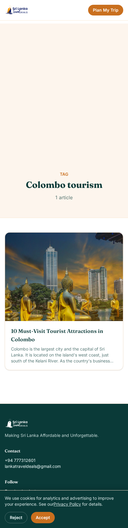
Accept (43, 517)
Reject (16, 517)
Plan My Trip (105, 10)
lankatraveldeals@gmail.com (33, 466)
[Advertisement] (64, 88)
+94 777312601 (20, 460)
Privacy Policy (67, 504)
